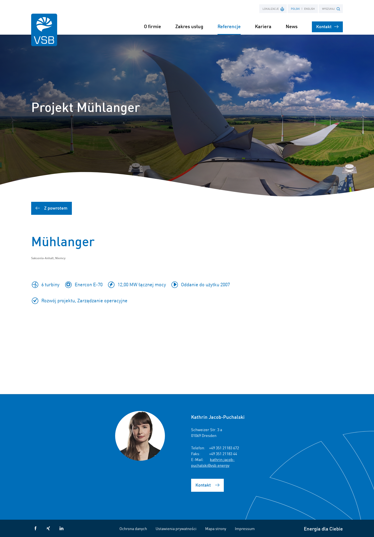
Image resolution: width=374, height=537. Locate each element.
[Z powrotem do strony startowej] (44, 30)
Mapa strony (215, 528)
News (292, 26)
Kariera (263, 26)
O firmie (152, 26)
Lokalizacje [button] (271, 8)
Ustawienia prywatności (176, 528)
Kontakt (324, 26)
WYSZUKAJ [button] (328, 8)
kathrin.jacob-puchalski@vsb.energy (213, 462)
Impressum (245, 528)
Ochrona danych (133, 528)
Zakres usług (189, 26)
